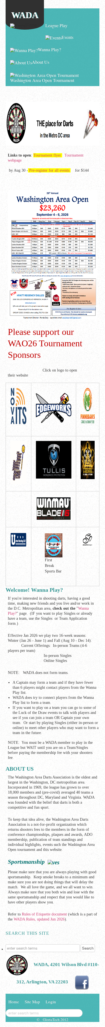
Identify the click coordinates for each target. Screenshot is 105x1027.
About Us (40, 62)
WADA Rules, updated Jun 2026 (39, 919)
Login (51, 1001)
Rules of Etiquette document (44, 914)
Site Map (32, 1001)
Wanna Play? (49, 49)
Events (67, 37)
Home (30, 25)
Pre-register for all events (49, 170)
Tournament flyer (47, 155)
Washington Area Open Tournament (42, 80)
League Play (56, 25)
